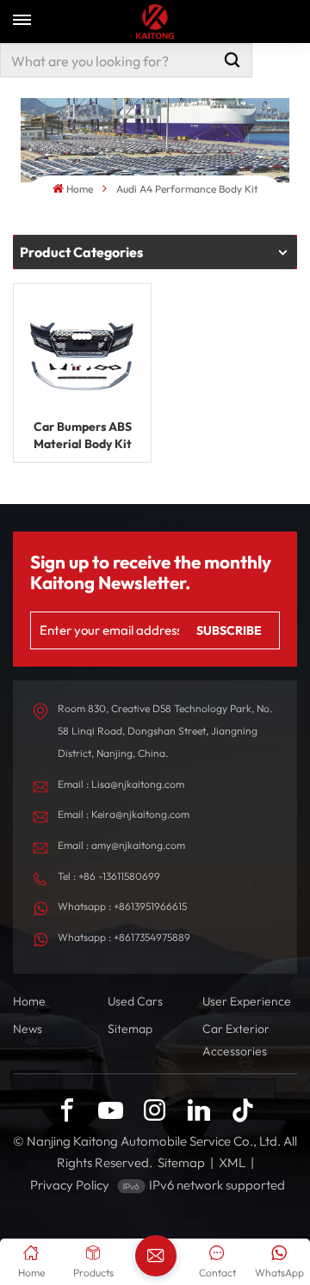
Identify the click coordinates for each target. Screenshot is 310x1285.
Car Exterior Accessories (236, 1040)
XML (232, 1162)
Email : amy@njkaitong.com (121, 845)
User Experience (246, 1001)
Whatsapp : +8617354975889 (124, 937)
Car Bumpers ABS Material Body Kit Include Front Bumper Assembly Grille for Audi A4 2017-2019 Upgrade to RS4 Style (82, 435)
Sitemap (130, 1028)
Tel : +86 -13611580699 (109, 876)
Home (79, 188)
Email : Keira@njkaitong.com (123, 814)
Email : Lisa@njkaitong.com (121, 784)
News (27, 1028)
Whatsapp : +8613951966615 (122, 906)
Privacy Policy (69, 1185)
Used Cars (135, 1001)
